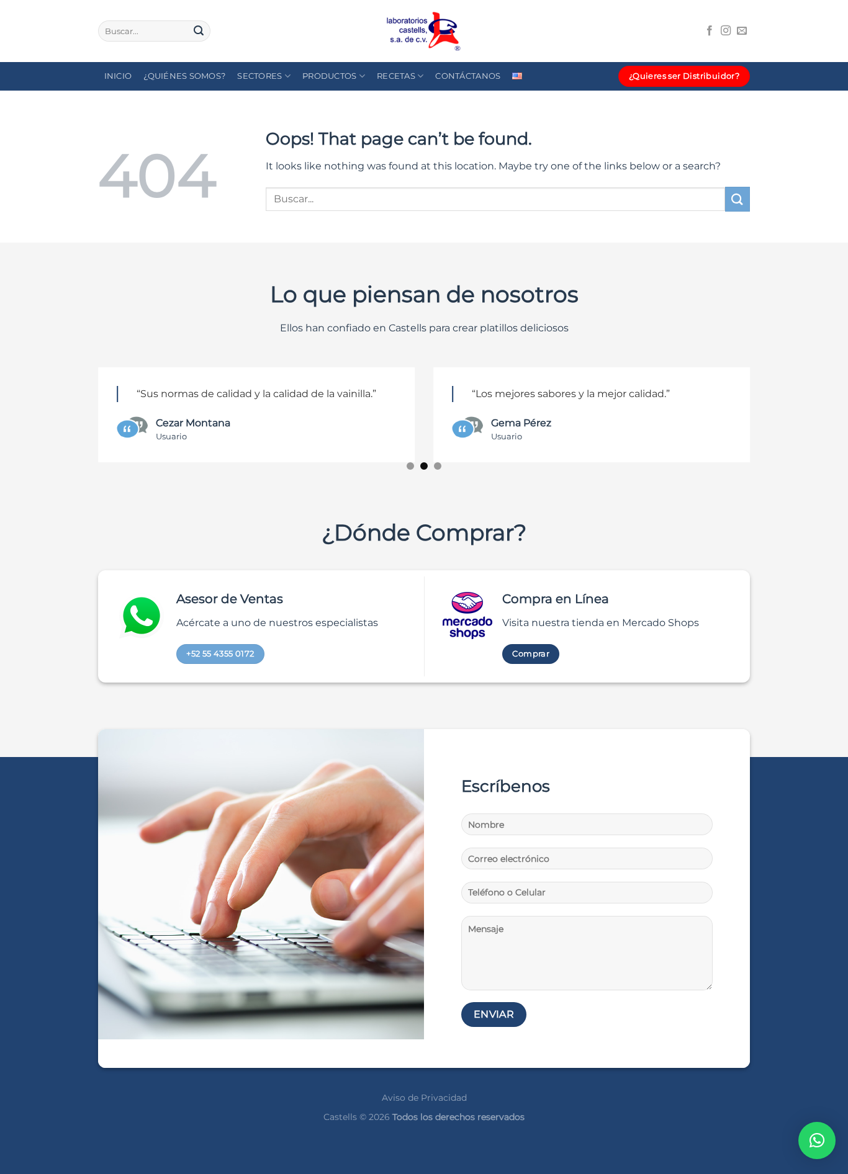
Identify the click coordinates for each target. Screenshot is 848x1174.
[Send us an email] (742, 31)
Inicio (118, 76)
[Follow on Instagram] (726, 31)
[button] (817, 1140)
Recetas (396, 76)
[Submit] (198, 31)
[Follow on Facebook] (710, 31)
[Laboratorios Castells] (424, 31)
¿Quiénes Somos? (184, 76)
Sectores (259, 76)
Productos (329, 76)
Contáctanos (467, 76)
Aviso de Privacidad (424, 1097)
